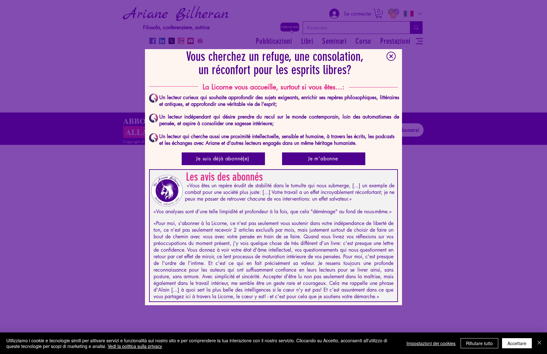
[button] (391, 56)
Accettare (516, 343)
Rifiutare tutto (479, 343)
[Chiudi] (539, 343)
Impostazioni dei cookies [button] (431, 343)
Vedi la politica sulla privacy (135, 346)
